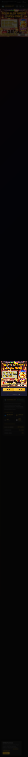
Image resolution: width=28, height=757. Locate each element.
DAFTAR (20, 389)
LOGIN (8, 389)
